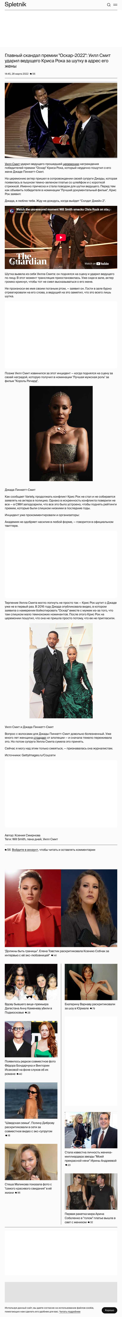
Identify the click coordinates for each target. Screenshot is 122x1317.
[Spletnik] (15, 4)
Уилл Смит (12, 164)
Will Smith (19, 839)
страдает (40, 738)
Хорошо (109, 1310)
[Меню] (115, 5)
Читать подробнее (69, 1311)
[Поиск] (109, 5)
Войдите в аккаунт (25, 850)
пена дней (34, 839)
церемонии (71, 164)
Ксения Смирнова (27, 835)
